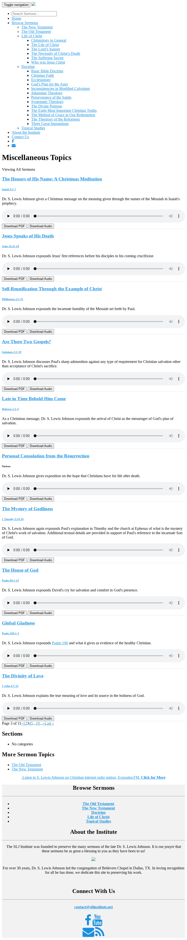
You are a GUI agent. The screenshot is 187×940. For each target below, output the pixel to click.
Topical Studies (33, 128)
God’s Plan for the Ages (49, 84)
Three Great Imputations (50, 124)
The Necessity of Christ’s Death (55, 53)
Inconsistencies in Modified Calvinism (60, 88)
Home (16, 18)
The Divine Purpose (46, 106)
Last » (49, 723)
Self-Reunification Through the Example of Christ (52, 288)
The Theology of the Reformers (55, 119)
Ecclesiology (41, 80)
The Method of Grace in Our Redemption (63, 115)
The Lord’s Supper (45, 49)
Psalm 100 (60, 643)
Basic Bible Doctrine (47, 71)
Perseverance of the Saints (51, 97)
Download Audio (41, 226)
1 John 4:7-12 (10, 685)
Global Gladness (18, 623)
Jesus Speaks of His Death (28, 235)
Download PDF (14, 226)
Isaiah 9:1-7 (9, 189)
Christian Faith (42, 75)
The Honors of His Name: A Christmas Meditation (52, 178)
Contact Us (20, 137)
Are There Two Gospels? (26, 341)
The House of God (20, 570)
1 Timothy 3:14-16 (13, 519)
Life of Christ (31, 36)
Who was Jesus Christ (48, 62)
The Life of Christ (45, 45)
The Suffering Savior (47, 58)
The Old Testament (36, 31)
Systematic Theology (47, 102)
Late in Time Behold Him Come (34, 398)
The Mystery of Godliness (27, 508)
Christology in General (48, 40)
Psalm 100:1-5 (10, 633)
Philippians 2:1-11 (12, 299)
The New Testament (37, 27)
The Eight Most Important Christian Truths (64, 110)
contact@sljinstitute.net (93, 907)
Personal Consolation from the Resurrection (45, 455)
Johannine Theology (47, 93)
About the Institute (26, 132)
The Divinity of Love (22, 675)
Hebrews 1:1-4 (10, 409)
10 (38, 723)
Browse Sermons (25, 23)
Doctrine (28, 67)
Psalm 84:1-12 (10, 580)
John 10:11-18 (10, 246)
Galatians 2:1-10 (11, 352)
